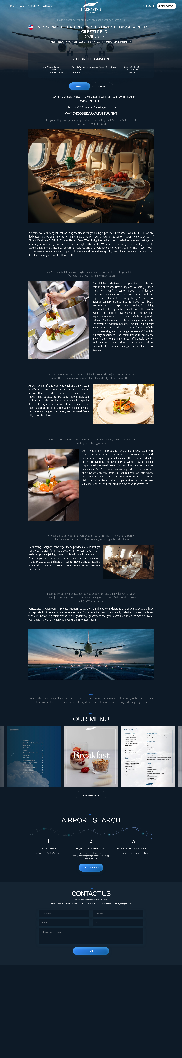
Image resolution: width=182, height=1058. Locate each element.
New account (167, 5)
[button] (170, 756)
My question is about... (51, 932)
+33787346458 (91, 858)
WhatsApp (98, 41)
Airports (11, 5)
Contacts (47, 5)
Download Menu (91, 795)
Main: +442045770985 (61, 41)
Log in (150, 5)
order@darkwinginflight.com (132, 702)
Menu (102, 86)
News (21, 5)
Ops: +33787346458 (82, 41)
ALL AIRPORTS (91, 867)
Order (79, 86)
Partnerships (33, 5)
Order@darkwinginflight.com (118, 41)
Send (91, 950)
